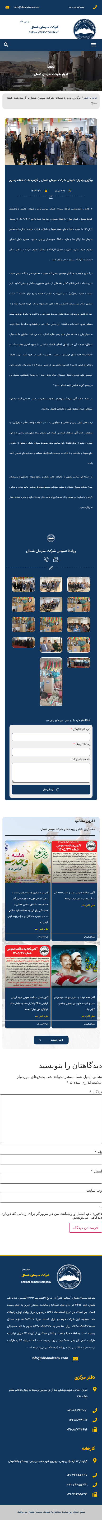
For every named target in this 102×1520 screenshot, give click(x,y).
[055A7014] (78, 624)
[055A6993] (78, 604)
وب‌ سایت (94, 1190)
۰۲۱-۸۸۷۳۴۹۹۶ (77, 1429)
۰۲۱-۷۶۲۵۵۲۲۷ (77, 1475)
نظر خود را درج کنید (80, 759)
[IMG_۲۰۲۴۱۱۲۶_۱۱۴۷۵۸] (78, 663)
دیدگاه (95, 1092)
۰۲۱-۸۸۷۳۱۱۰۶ (78, 1420)
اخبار (86, 98)
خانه (94, 98)
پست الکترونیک (82, 744)
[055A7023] (23, 624)
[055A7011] (23, 604)
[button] (93, 45)
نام (98, 1152)
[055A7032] (78, 644)
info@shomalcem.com (26, 7)
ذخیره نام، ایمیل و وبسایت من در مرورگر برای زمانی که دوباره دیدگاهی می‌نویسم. (51, 1215)
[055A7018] (51, 624)
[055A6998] (51, 604)
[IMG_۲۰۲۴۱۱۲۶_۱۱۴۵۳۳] (23, 642)
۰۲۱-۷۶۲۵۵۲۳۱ (77, 1485)
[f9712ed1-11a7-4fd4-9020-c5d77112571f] (51, 682)
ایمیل (96, 1171)
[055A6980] (78, 584)
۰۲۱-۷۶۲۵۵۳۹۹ (77, 1494)
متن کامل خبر (88, 905)
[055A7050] (51, 644)
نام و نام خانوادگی (81, 729)
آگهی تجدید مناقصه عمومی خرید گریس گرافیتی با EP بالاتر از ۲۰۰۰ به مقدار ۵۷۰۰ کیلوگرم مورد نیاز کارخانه (29, 1003)
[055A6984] (23, 584)
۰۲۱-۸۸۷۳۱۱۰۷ (76, 8)
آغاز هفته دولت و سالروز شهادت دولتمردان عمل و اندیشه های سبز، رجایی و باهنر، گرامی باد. (74, 1003)
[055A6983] (51, 584)
